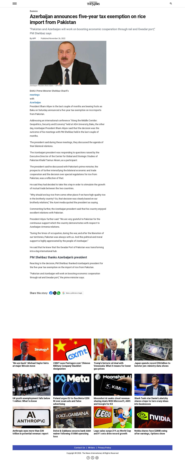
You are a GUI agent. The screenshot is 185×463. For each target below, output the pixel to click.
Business (34, 11)
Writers (91, 447)
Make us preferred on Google (74, 293)
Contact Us (79, 447)
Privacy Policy (104, 447)
